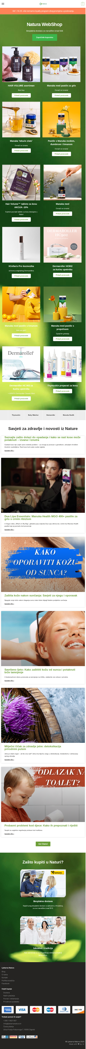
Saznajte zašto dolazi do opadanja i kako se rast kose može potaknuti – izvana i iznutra (42, 438)
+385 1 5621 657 (10, 1021)
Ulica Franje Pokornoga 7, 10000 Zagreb (19, 1030)
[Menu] (5, 4)
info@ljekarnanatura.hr (12, 1024)
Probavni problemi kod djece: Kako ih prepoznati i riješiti (41, 825)
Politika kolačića (8, 981)
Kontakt (5, 978)
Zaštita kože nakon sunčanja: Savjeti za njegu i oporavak (40, 595)
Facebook (5, 984)
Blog (3, 972)
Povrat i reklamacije (11, 999)
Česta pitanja (8, 1027)
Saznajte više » (9, 450)
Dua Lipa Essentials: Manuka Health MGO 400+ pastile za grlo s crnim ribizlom (40, 517)
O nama (5, 975)
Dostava (6, 993)
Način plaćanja (9, 996)
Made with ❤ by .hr (76, 1044)
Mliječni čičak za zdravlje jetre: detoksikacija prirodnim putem (32, 748)
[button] (82, 3)
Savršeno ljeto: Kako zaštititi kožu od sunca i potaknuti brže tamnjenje (39, 671)
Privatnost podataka (11, 1002)
